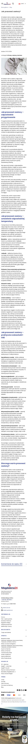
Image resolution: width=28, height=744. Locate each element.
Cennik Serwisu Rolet (6, 652)
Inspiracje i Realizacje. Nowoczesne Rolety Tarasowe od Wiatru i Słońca (12, 641)
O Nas (2, 679)
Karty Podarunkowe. (6, 658)
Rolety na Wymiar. (6, 651)
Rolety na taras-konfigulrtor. (8, 643)
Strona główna (4, 7)
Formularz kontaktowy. (7, 685)
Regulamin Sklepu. (6, 622)
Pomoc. (3, 617)
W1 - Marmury (4, 664)
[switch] (24, 742)
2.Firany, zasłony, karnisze (14, 55)
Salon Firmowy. (5, 683)
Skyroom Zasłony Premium (8, 670)
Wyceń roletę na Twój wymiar (14, 733)
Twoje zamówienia (6, 632)
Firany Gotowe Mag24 (7, 673)
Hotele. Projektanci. (6, 654)
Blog (11, 7)
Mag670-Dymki (5, 668)
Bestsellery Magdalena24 (7, 671)
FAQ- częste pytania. (6, 619)
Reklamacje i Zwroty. (6, 626)
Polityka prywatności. (6, 624)
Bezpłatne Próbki (5, 638)
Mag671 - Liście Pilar (6, 666)
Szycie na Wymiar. (6, 649)
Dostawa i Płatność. (6, 621)
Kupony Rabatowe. (6, 656)
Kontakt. (3, 681)
